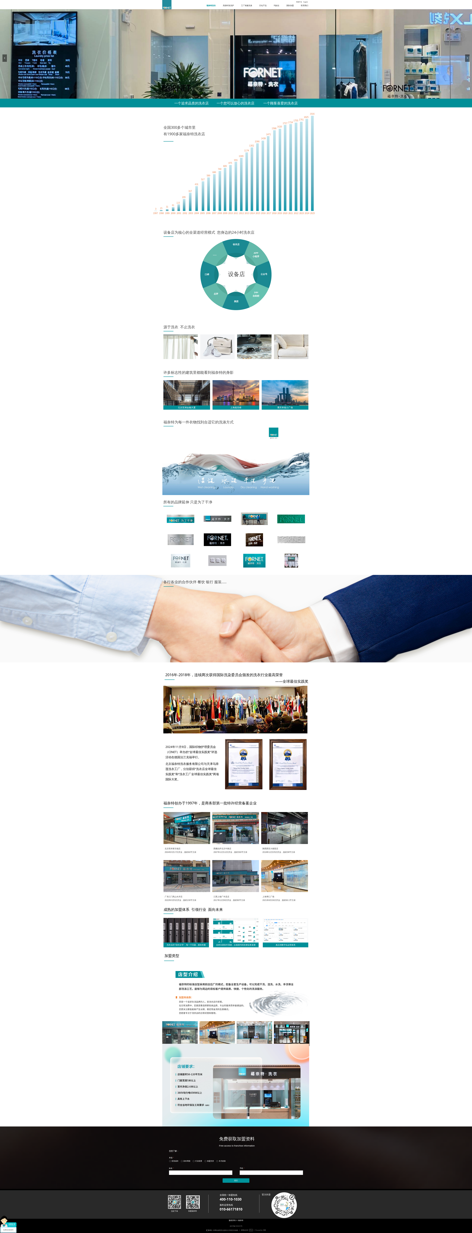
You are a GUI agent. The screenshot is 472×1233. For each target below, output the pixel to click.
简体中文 (299, 2)
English (305, 2)
